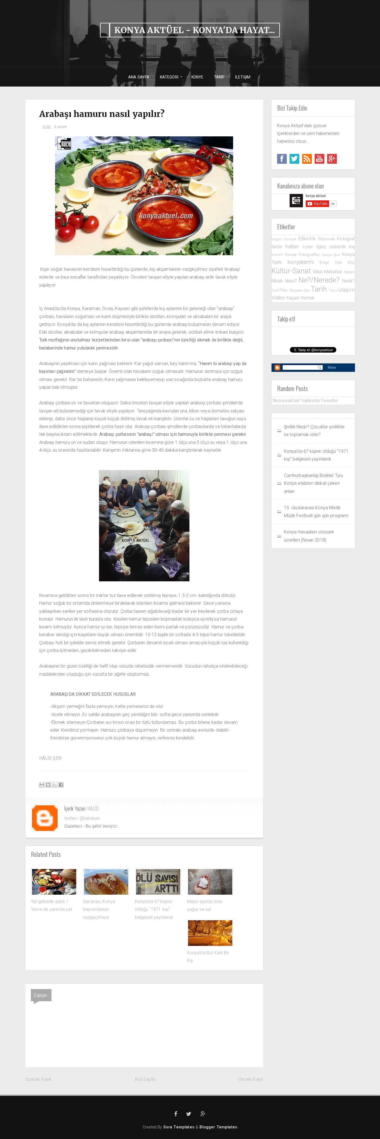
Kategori (167, 77)
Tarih (320, 289)
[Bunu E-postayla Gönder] (42, 785)
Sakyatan (296, 290)
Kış (352, 246)
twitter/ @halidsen (82, 818)
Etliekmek (327, 239)
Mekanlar (334, 271)
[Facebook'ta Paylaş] (61, 785)
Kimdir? (278, 255)
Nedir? (348, 281)
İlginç (322, 246)
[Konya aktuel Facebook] (282, 159)
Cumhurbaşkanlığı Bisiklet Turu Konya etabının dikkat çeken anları (313, 483)
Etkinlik (308, 238)
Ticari (333, 290)
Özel (276, 290)
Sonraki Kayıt (38, 1079)
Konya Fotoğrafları (303, 254)
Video (279, 297)
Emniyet (291, 239)
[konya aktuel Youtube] (319, 159)
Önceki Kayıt (250, 1079)
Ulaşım (346, 290)
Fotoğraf (346, 239)
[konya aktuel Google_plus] (332, 159)
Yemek (307, 298)
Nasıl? (292, 281)
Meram (349, 272)
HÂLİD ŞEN (50, 758)
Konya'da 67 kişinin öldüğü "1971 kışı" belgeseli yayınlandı (154, 909)
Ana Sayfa (145, 1079)
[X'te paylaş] (54, 785)
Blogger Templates (218, 1127)
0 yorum (60, 127)
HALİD (93, 808)
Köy (351, 262)
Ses (307, 290)
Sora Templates (178, 1127)
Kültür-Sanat (292, 271)
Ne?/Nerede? (320, 280)
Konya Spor (332, 255)
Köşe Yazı (334, 262)
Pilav (284, 290)
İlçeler (309, 247)
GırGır (278, 246)
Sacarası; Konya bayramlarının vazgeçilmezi (99, 909)
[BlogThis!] (48, 785)
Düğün (278, 239)
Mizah (278, 281)
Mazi (318, 271)
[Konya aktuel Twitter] (294, 159)
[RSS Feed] (307, 159)
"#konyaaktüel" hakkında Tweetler (305, 400)
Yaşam (293, 298)
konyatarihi (303, 262)
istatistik (339, 246)
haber (293, 246)
